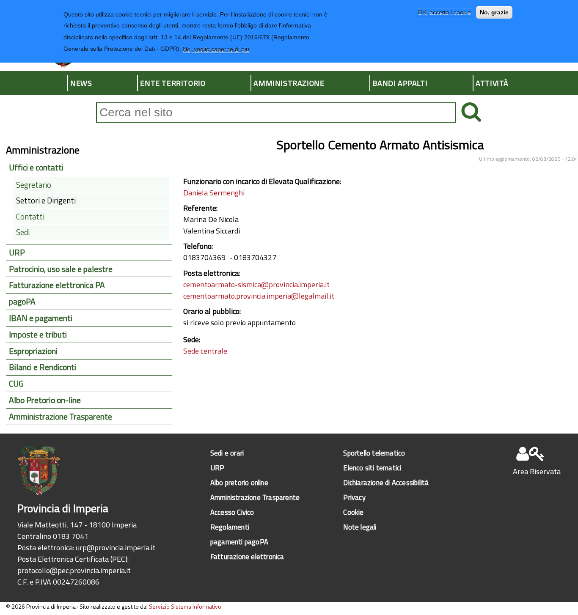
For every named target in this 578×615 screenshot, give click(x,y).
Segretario (33, 185)
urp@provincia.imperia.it (115, 547)
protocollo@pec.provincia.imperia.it (74, 570)
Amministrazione (288, 83)
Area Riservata (537, 471)
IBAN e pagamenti (40, 318)
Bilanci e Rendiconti (42, 367)
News (81, 83)
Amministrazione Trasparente (60, 416)
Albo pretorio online (239, 482)
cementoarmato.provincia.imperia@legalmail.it (258, 296)
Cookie (353, 512)
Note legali (359, 527)
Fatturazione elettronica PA (57, 285)
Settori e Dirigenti (46, 200)
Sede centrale (205, 351)
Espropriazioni (33, 351)
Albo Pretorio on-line (45, 400)
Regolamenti (229, 527)
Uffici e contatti (36, 167)
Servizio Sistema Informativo (185, 606)
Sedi (23, 232)
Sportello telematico (374, 453)
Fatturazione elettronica (247, 556)
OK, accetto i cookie (444, 12)
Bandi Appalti (399, 83)
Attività (492, 83)
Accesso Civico (232, 512)
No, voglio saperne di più (216, 48)
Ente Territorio (172, 83)
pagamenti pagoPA (239, 541)
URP (17, 252)
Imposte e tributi (38, 334)
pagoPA (22, 301)
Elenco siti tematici (372, 467)
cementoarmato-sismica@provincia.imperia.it (256, 284)
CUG (16, 383)
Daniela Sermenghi (214, 192)
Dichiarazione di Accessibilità (386, 482)
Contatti (30, 216)
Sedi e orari (227, 453)
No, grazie (494, 12)
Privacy (354, 497)
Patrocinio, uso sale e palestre (61, 269)
